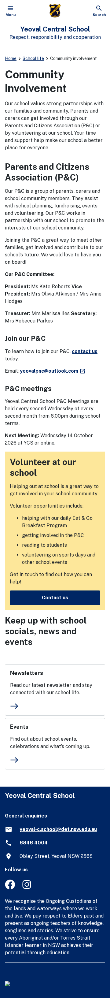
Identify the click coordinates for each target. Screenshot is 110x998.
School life (33, 58)
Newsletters (26, 673)
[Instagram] (27, 888)
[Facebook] (10, 888)
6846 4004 (34, 843)
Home (10, 58)
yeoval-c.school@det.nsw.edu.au (58, 829)
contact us (84, 351)
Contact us (55, 598)
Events (19, 727)
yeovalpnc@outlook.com (53, 371)
